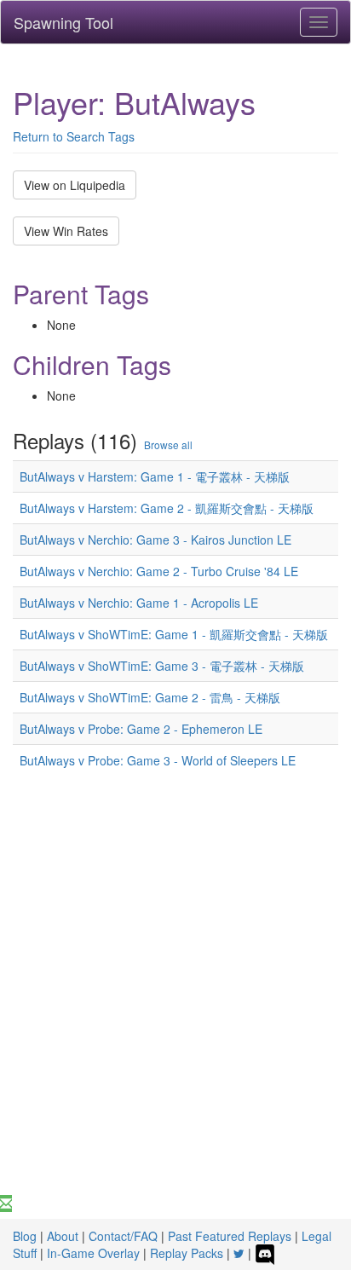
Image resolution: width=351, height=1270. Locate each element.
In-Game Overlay (93, 1252)
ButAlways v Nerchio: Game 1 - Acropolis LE (139, 602)
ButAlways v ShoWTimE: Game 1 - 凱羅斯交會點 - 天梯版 (174, 634)
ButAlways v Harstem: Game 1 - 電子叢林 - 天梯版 (155, 476)
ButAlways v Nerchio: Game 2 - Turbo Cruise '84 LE (159, 571)
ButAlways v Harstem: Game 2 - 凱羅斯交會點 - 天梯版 (167, 508)
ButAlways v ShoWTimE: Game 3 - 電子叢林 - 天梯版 (162, 665)
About (62, 1235)
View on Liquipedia (74, 184)
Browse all (168, 444)
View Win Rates (66, 231)
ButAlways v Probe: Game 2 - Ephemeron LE (141, 728)
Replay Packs (186, 1252)
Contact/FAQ (123, 1235)
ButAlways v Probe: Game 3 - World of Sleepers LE (158, 760)
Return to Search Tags (74, 136)
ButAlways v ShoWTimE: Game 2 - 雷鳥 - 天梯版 (150, 697)
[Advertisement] (175, 1010)
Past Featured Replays (229, 1235)
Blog (25, 1235)
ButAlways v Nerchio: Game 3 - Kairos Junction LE (155, 539)
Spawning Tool (63, 22)
